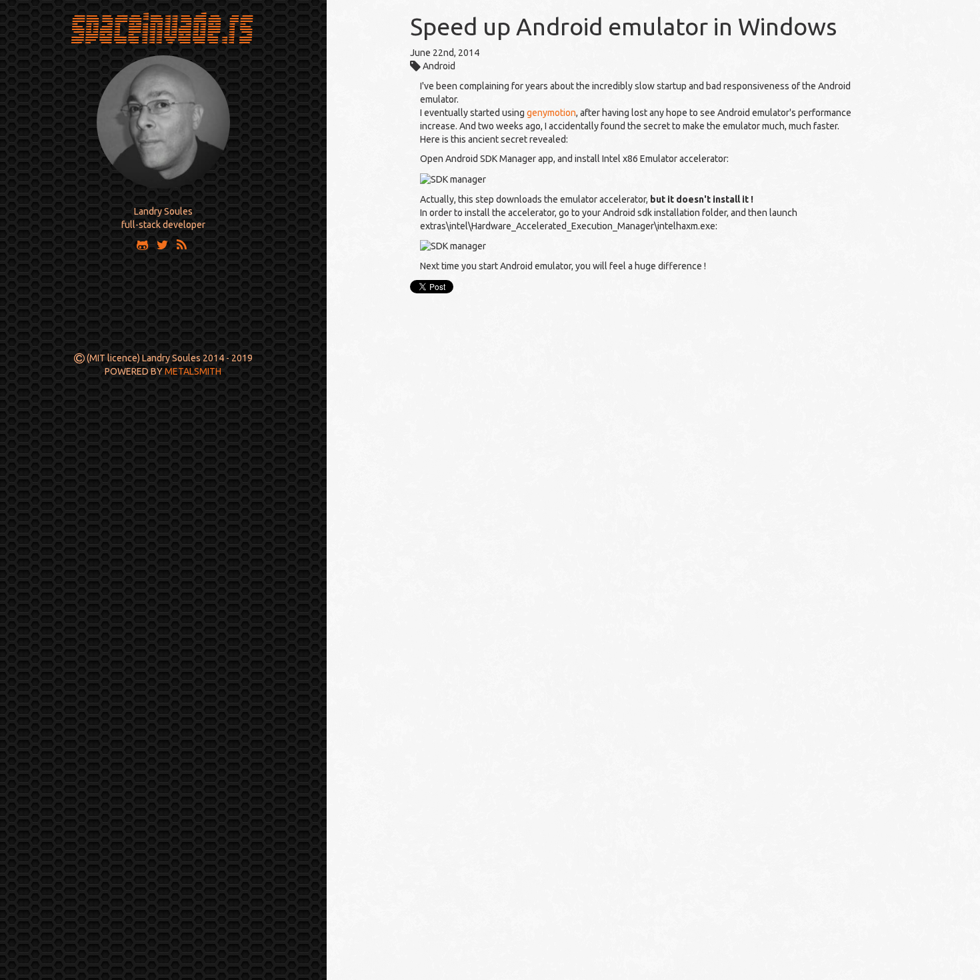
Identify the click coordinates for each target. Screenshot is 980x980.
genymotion (551, 112)
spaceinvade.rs (163, 27)
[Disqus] (653, 464)
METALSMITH (193, 371)
